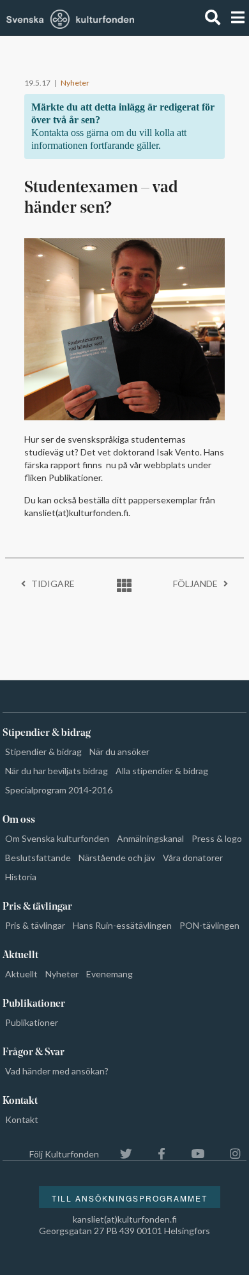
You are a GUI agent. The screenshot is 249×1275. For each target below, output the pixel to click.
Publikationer (31, 1022)
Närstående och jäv (117, 857)
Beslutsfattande (38, 857)
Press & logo (217, 838)
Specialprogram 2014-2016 (58, 789)
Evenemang (109, 973)
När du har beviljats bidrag (56, 770)
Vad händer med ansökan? (57, 1070)
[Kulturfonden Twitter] (120, 1154)
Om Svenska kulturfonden (57, 838)
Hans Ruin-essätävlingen (122, 925)
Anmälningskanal (150, 838)
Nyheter (75, 83)
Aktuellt (21, 973)
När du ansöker (119, 751)
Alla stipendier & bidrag (162, 770)
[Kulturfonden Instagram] (228, 1154)
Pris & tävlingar (35, 925)
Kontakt (21, 1119)
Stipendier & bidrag (43, 751)
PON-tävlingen (209, 925)
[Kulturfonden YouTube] (191, 1154)
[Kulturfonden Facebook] (155, 1154)
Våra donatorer (193, 857)
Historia (20, 876)
